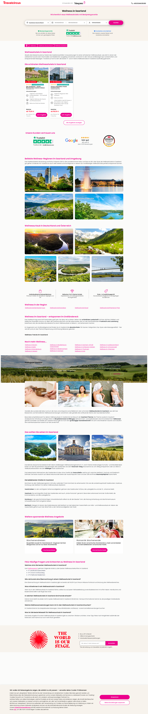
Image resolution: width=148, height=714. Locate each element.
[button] (48, 22)
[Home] (27, 45)
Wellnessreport (33, 568)
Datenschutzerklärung (22, 707)
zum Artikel (116, 374)
